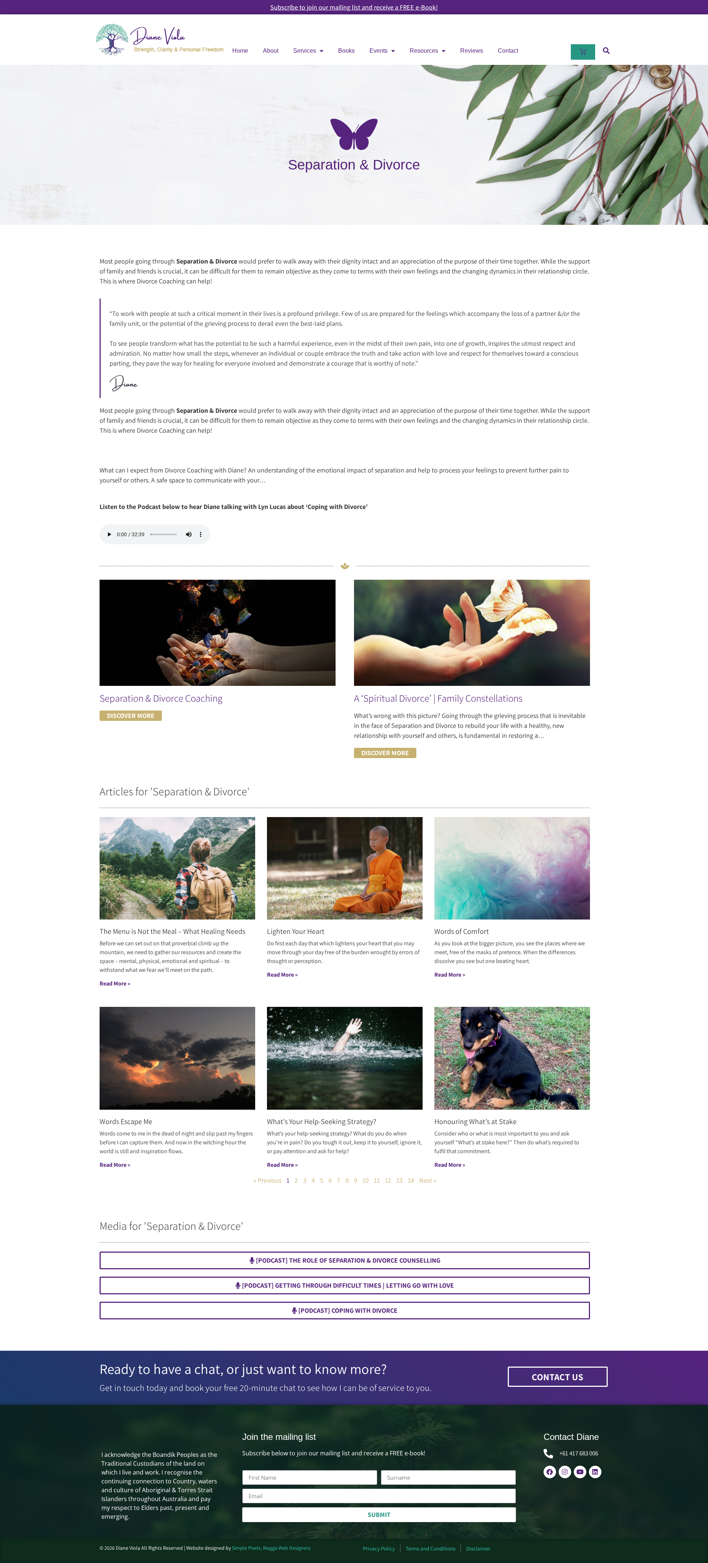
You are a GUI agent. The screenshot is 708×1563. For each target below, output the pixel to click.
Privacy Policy (379, 1548)
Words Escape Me (126, 1121)
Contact (508, 51)
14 (411, 1180)
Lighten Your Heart (295, 931)
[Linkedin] (595, 1472)
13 (399, 1180)
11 (377, 1180)
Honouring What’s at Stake (475, 1121)
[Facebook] (550, 1472)
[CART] (583, 52)
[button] (606, 50)
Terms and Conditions (430, 1548)
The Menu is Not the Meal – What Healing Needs (172, 931)
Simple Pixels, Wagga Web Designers (271, 1548)
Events (378, 51)
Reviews (471, 51)
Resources (424, 51)
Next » (428, 1180)
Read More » (115, 983)
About (270, 51)
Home (240, 51)
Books (346, 51)
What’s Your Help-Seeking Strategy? (321, 1121)
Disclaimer (478, 1548)
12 (388, 1180)
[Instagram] (565, 1472)
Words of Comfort (461, 931)
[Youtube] (580, 1472)
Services (304, 51)
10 (365, 1180)
